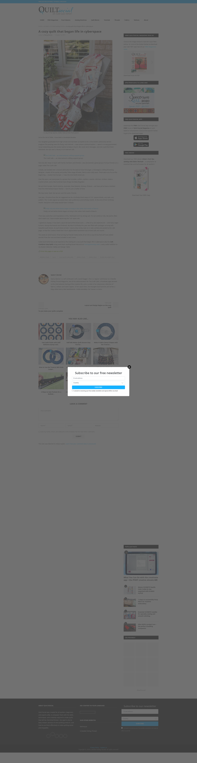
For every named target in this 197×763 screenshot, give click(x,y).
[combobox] (98, 383)
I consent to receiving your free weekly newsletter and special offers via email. (95, 391)
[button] (122, 383)
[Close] (129, 367)
